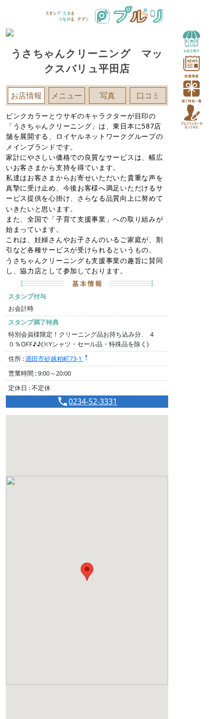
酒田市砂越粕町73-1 (54, 358)
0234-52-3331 (93, 401)
